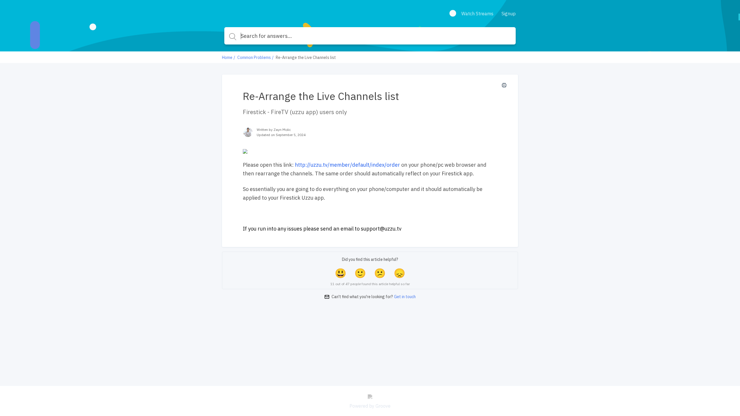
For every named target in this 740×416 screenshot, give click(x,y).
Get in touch (405, 296)
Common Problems (254, 57)
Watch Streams (477, 13)
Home (227, 57)
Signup (509, 13)
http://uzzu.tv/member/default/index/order (347, 164)
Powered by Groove (370, 406)
